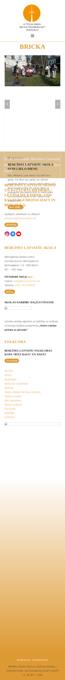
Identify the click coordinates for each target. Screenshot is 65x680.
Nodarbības (10, 379)
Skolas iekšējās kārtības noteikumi (23, 392)
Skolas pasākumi (13, 404)
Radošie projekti (13, 396)
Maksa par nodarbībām (16, 383)
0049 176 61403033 (25, 285)
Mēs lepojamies (13, 400)
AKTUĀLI (9, 370)
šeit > (31, 276)
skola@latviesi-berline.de (26, 281)
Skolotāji (9, 387)
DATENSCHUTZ (40, 660)
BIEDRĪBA (9, 413)
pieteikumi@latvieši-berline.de (20, 218)
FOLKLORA (10, 408)
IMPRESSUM (23, 660)
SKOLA (8, 375)
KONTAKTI (10, 417)
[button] (32, 36)
